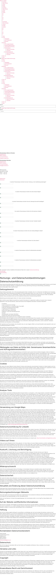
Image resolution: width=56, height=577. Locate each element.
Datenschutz (2, 178)
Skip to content (3, 0)
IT (2, 16)
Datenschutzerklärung (34, 269)
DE (2, 13)
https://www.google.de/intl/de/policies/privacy (17, 424)
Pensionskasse (7, 48)
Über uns (4, 55)
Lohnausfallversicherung (9, 46)
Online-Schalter (5, 3)
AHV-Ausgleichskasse (8, 44)
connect (3, 4)
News (3, 57)
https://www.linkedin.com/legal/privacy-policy (46, 438)
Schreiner (8, 50)
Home (3, 36)
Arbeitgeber (6, 38)
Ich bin (3, 37)
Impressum (2, 179)
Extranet (3, 6)
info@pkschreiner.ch (4, 165)
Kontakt (3, 5)
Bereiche (4, 42)
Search (1, 104)
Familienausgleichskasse (9, 45)
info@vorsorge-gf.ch (4, 158)
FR (2, 15)
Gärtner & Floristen (10, 49)
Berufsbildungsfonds (8, 51)
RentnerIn (6, 41)
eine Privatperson (8, 40)
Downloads (4, 1)
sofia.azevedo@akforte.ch (5, 540)
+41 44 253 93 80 (4, 156)
